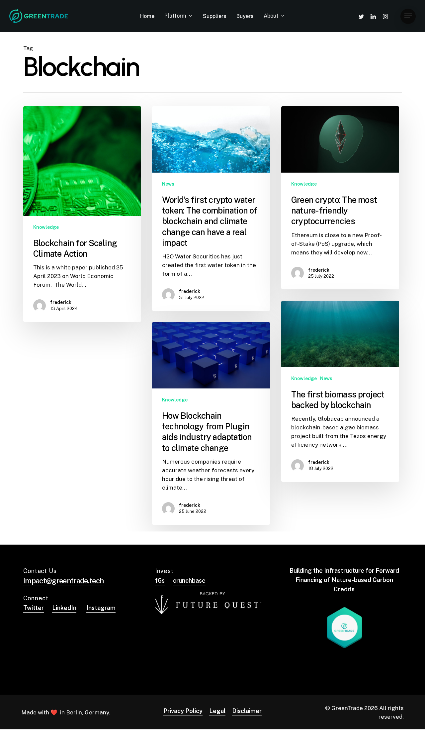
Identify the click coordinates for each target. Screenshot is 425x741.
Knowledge (46, 227)
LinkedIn (64, 607)
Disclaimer (247, 710)
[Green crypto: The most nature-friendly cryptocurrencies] (340, 197)
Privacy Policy (183, 710)
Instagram (101, 607)
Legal (217, 710)
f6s (160, 580)
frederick (60, 302)
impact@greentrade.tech (63, 580)
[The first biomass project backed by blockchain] (340, 391)
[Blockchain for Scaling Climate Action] (82, 214)
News (168, 184)
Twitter (33, 607)
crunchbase (189, 580)
